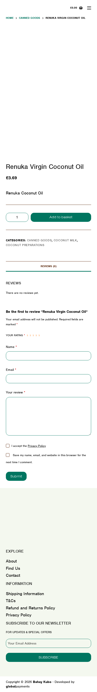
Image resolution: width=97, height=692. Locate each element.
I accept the (29, 446)
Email (11, 370)
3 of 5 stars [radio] (33, 335)
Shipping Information (25, 593)
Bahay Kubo (21, 542)
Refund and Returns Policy (30, 608)
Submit (16, 476)
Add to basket (60, 217)
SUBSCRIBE (48, 657)
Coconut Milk (65, 240)
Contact (13, 575)
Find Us (13, 568)
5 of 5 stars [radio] (39, 335)
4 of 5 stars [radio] (36, 335)
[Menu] (89, 8)
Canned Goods (39, 240)
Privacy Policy (37, 446)
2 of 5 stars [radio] (30, 335)
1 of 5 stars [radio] (27, 335)
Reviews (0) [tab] (48, 266)
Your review (15, 392)
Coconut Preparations (25, 245)
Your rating (15, 335)
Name (11, 347)
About (11, 561)
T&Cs (11, 600)
